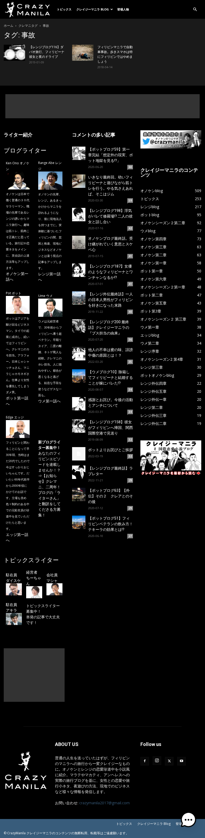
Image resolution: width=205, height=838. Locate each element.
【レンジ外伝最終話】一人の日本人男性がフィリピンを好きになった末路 (110, 299)
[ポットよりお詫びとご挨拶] (78, 453)
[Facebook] (144, 761)
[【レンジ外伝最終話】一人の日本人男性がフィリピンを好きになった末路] (78, 298)
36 (130, 339)
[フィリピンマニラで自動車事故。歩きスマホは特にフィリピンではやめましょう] (82, 53)
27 (130, 536)
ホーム (8, 25)
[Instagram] (157, 760)
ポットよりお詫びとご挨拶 (110, 450)
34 (130, 389)
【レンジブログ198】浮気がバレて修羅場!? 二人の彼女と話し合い (110, 216)
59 (130, 200)
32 (130, 439)
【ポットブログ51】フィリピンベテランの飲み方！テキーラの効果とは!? (110, 524)
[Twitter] (169, 761)
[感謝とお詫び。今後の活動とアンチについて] (78, 403)
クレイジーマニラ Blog (92, 9)
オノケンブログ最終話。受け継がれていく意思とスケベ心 (110, 244)
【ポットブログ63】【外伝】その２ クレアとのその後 (110, 496)
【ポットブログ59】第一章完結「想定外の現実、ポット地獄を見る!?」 (110, 155)
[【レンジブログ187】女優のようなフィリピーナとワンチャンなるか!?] (78, 270)
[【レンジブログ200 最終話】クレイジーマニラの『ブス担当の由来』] (78, 326)
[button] (194, 9)
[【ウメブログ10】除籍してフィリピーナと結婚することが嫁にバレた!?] (78, 376)
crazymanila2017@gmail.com (104, 802)
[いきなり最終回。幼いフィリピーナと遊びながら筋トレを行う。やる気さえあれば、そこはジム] (78, 181)
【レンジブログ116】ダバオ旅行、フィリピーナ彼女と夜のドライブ (46, 52)
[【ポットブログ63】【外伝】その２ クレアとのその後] (78, 494)
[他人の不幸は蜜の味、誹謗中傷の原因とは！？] (78, 353)
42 (130, 228)
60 (130, 167)
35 (130, 362)
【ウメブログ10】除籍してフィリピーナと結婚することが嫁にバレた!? (110, 377)
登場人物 (123, 9)
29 (130, 480)
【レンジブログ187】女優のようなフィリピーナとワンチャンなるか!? (110, 272)
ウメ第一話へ (49, 400)
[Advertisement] (102, 106)
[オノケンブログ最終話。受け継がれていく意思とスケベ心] (78, 242)
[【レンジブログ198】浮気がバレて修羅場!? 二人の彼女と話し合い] (78, 214)
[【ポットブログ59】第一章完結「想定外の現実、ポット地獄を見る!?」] (78, 153)
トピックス (64, 9)
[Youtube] (181, 761)
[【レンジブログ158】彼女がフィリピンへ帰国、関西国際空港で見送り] (78, 426)
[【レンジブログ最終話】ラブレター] (78, 472)
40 (130, 312)
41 (130, 256)
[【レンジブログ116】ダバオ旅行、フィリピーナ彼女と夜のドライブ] (14, 53)
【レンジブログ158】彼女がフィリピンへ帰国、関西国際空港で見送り (110, 427)
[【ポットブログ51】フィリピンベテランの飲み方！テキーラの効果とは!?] (78, 522)
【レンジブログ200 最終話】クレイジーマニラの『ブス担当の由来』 (108, 327)
